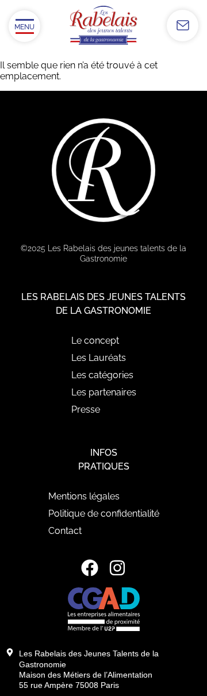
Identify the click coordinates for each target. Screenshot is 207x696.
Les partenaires (103, 392)
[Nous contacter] (182, 25)
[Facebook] (89, 568)
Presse (85, 409)
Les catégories (102, 375)
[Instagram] (117, 568)
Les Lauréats (98, 357)
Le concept (95, 340)
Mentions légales (84, 496)
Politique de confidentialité (103, 513)
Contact (65, 530)
